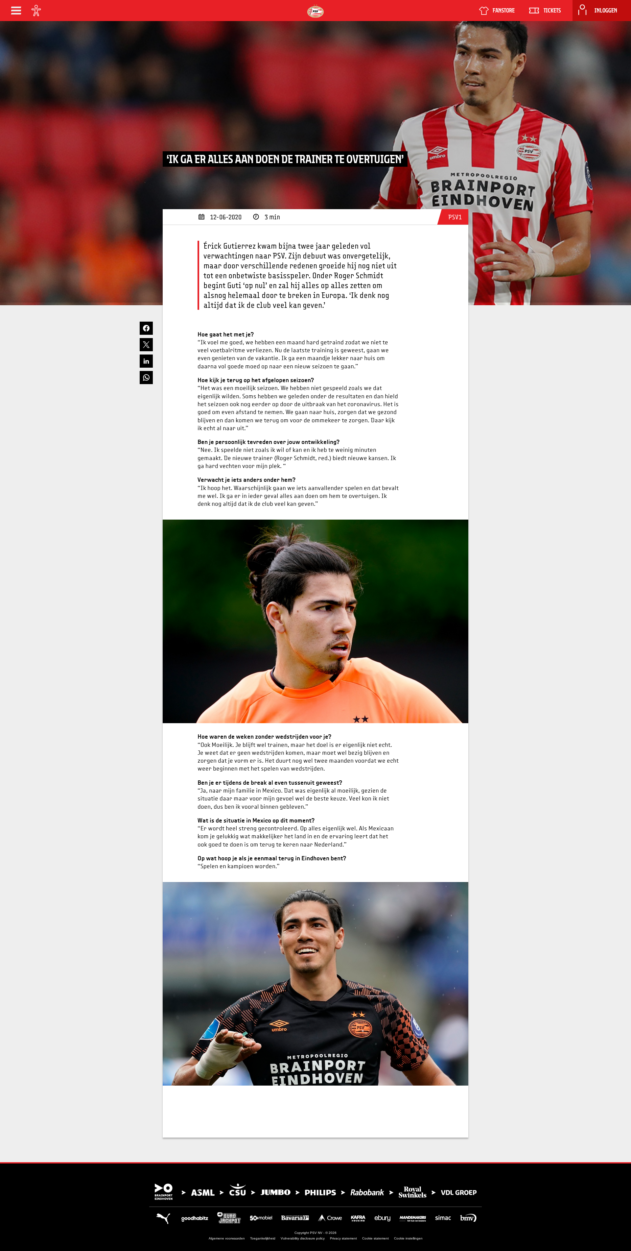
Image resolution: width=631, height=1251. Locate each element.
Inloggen (606, 10)
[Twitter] (146, 344)
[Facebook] (146, 328)
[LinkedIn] (146, 361)
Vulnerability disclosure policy (303, 1238)
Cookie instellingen (408, 1238)
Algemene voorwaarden (227, 1238)
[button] (16, 10)
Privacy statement (343, 1238)
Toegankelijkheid (262, 1238)
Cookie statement (375, 1238)
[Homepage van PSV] (315, 11)
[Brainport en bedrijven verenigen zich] (315, 1192)
